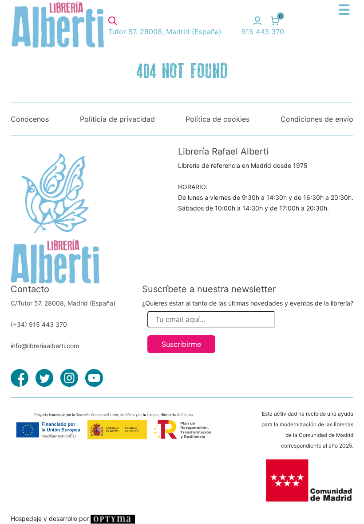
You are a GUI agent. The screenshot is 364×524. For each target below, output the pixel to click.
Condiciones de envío (317, 119)
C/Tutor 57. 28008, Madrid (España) (63, 303)
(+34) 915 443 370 (39, 324)
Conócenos (30, 119)
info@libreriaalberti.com (45, 345)
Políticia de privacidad (117, 119)
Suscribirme (181, 344)
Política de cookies (217, 119)
